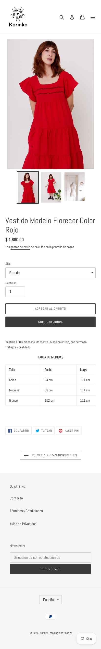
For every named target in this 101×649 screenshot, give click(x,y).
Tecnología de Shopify (60, 633)
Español (49, 599)
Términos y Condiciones (26, 510)
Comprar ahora (50, 322)
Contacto (16, 498)
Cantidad (10, 283)
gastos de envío (20, 247)
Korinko (44, 633)
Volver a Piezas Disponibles (54, 455)
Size (8, 264)
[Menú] (93, 17)
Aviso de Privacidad (23, 523)
